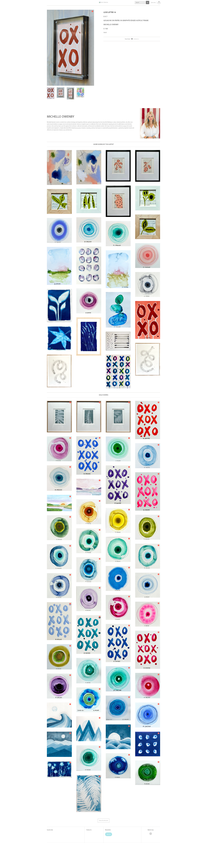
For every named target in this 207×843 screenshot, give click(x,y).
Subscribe (153, 2)
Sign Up (108, 830)
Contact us (136, 39)
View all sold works (103, 816)
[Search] (147, 2)
